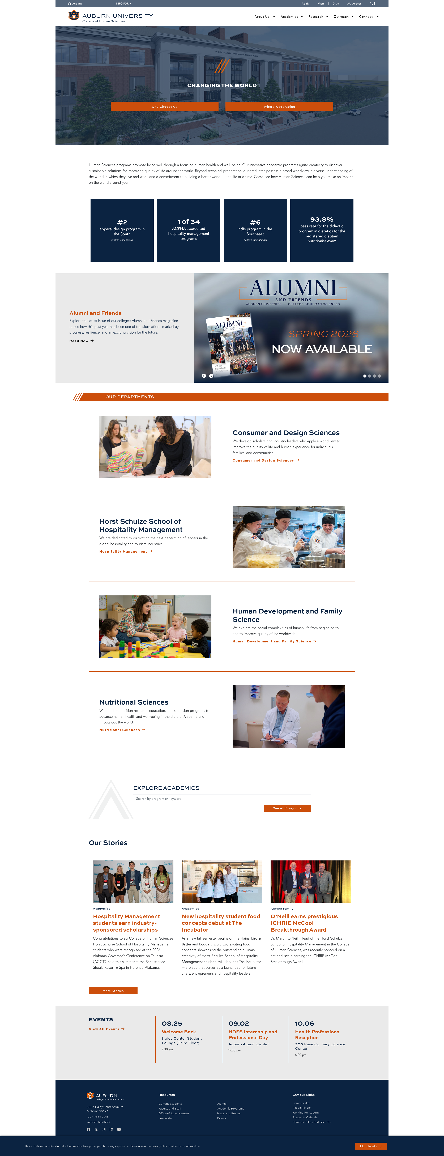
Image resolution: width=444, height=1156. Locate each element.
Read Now (79, 340)
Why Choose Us (164, 106)
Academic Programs (230, 1108)
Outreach (341, 17)
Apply (306, 3)
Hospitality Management (123, 551)
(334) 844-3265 (98, 1116)
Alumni (222, 1104)
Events (221, 1118)
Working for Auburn (305, 1112)
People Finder (301, 1108)
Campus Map (301, 1103)
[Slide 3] (374, 376)
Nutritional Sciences (119, 729)
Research (316, 17)
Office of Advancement (174, 1113)
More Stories (113, 991)
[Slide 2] (369, 376)
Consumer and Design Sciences (263, 460)
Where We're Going (279, 106)
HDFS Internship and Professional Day (252, 1034)
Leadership (166, 1118)
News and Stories (229, 1113)
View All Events (104, 1028)
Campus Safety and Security (311, 1122)
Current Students (170, 1104)
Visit (321, 3)
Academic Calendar (305, 1117)
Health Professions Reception (317, 1034)
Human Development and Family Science (272, 641)
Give (338, 3)
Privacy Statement (163, 1146)
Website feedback (98, 1122)
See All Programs (287, 808)
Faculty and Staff (170, 1108)
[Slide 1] (364, 376)
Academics (289, 17)
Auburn (79, 3)
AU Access (354, 3)
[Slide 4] (379, 376)
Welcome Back (179, 1031)
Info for (124, 3)
